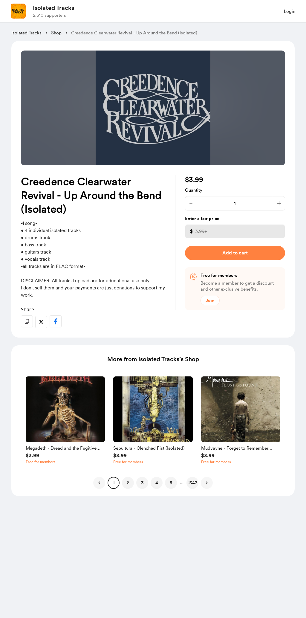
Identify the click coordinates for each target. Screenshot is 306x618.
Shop (56, 33)
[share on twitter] (41, 322)
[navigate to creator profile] (18, 11)
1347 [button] (192, 483)
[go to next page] (207, 483)
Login (289, 11)
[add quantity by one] (279, 203)
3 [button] (142, 483)
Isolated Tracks (53, 7)
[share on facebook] (56, 321)
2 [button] (128, 483)
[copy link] (27, 321)
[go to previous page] (99, 483)
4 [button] (156, 483)
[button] (65, 421)
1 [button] (113, 483)
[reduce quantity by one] (191, 203)
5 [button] (171, 483)
